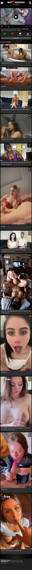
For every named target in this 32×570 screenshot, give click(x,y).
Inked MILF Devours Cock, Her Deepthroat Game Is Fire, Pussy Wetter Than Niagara (15, 428)
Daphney (3, 86)
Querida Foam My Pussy (7, 63)
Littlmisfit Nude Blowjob (7, 139)
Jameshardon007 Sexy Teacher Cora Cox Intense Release (15, 109)
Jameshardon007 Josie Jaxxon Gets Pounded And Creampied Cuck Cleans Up (13, 250)
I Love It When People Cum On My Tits (11, 550)
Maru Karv (4, 489)
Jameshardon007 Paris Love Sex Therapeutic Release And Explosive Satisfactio (15, 163)
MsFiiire (3, 226)
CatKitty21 (4, 372)
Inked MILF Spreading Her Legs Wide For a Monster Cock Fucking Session (16, 311)
